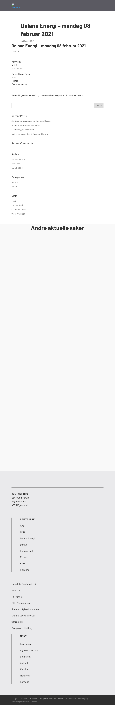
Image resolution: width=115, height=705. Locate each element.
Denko (23, 544)
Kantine (24, 669)
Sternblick (17, 621)
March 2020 (17, 168)
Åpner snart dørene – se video (26, 125)
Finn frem (25, 656)
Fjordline (24, 569)
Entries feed (17, 205)
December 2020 (19, 159)
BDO (22, 532)
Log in (14, 201)
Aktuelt (15, 182)
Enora (23, 557)
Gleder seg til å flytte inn (23, 129)
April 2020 (16, 163)
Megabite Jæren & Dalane (51, 698)
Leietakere (26, 644)
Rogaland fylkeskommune (25, 609)
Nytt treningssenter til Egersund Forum (30, 134)
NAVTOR (16, 590)
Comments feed (19, 209)
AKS (22, 525)
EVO (22, 563)
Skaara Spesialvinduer (23, 615)
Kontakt (24, 681)
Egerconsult (26, 550)
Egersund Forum (29, 650)
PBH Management (21, 602)
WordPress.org (18, 213)
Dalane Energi (27, 538)
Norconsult (17, 596)
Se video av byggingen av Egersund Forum (31, 121)
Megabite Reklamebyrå (24, 584)
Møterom (25, 675)
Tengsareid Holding (22, 628)
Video (14, 186)
